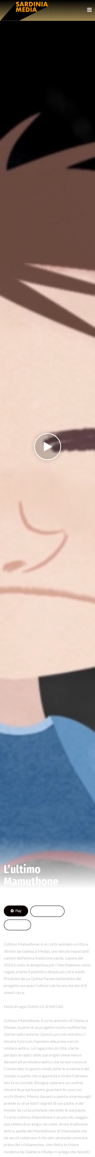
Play (18, 911)
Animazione (13, 894)
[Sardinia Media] (24, 10)
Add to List (50, 911)
